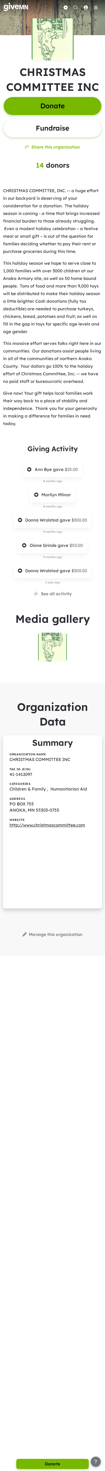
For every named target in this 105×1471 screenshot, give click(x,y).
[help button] (96, 1462)
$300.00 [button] (79, 520)
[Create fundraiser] (65, 7)
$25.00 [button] (71, 469)
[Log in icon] (86, 7)
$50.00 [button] (76, 545)
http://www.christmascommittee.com (47, 825)
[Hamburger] (96, 7)
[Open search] (76, 7)
